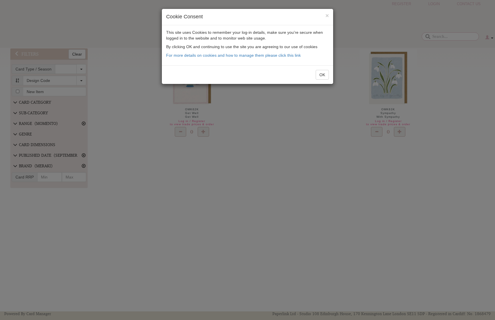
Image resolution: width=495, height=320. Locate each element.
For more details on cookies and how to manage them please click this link (233, 55)
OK (322, 74)
